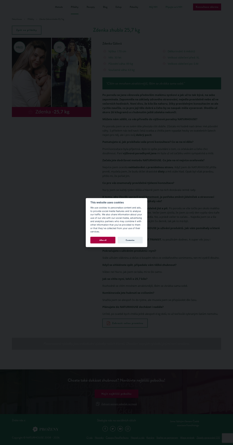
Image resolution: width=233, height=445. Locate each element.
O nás (89, 438)
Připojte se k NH (173, 7)
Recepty (91, 7)
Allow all (102, 240)
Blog (105, 7)
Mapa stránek (187, 438)
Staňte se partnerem (167, 438)
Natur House (29, 7)
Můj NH (153, 7)
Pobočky (134, 7)
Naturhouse (17, 19)
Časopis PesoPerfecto (117, 438)
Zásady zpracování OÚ (208, 438)
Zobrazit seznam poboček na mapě (119, 404)
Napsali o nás (137, 438)
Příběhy (75, 7)
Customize (130, 240)
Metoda (59, 7)
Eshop (119, 7)
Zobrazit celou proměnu (127, 323)
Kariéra (150, 438)
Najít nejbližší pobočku (116, 394)
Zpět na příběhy (26, 30)
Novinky (99, 438)
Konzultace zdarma (207, 7)
